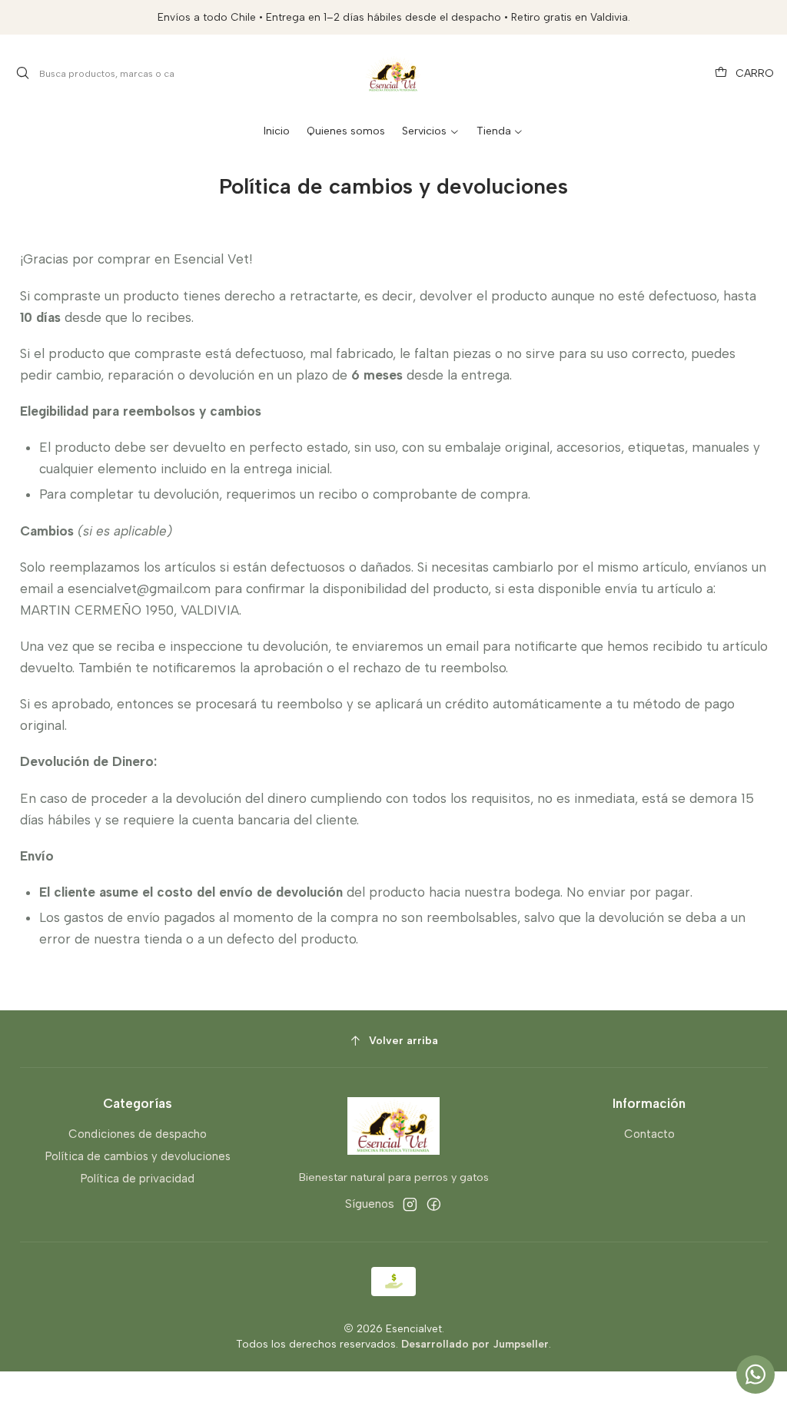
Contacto (649, 1134)
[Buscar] (23, 73)
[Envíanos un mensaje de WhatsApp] (755, 1374)
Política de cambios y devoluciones (138, 1156)
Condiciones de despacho (137, 1134)
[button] (430, 131)
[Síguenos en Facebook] (434, 1204)
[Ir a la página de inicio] (393, 74)
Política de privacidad (137, 1178)
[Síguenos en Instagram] (410, 1204)
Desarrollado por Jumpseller (475, 1344)
